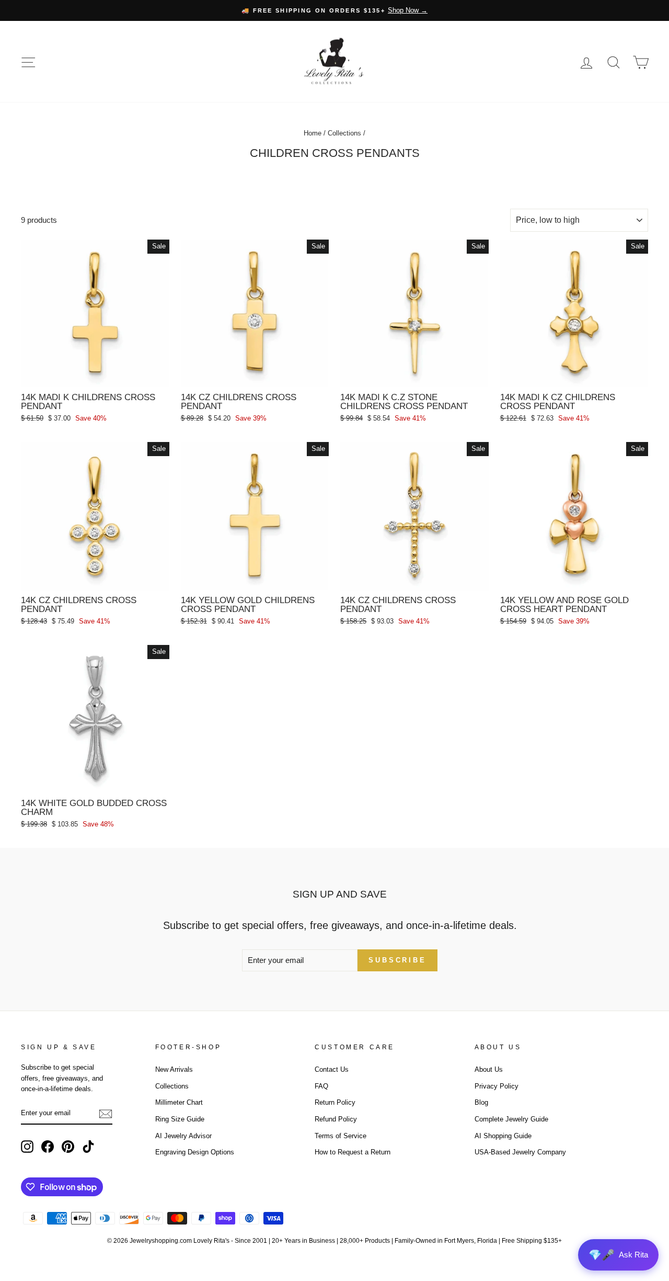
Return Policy (335, 1102)
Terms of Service (340, 1136)
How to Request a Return (352, 1152)
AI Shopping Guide (503, 1136)
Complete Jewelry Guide (511, 1119)
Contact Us (332, 1069)
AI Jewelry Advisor (183, 1136)
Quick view (95, 375)
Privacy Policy (496, 1086)
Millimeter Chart (179, 1102)
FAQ (321, 1086)
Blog (481, 1102)
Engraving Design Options (194, 1152)
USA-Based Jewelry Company (520, 1152)
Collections (344, 133)
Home (312, 133)
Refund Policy (336, 1119)
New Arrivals (174, 1069)
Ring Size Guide (179, 1119)
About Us (489, 1069)
